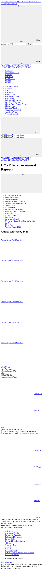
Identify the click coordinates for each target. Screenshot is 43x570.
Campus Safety (10, 545)
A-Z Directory (10, 90)
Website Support (11, 551)
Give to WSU (10, 79)
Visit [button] (11, 377)
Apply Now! (9, 88)
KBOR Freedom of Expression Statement (19, 553)
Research (25, 2)
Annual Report (10, 215)
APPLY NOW (25, 67)
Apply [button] (15, 377)
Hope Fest (8, 225)
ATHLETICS (9, 67)
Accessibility (9, 547)
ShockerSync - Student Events (15, 104)
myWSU (8, 4)
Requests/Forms (10, 213)
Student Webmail (11, 108)
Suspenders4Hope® (12, 219)
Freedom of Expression (13, 535)
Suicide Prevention (11, 199)
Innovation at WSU (15, 2)
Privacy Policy (10, 539)
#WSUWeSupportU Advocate (15, 211)
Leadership (5, 2)
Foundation (9, 217)
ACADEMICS (6, 65)
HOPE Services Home (13, 195)
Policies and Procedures (13, 100)
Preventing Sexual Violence (15, 201)
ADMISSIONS (16, 65)
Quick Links (21, 6)
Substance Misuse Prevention (15, 203)
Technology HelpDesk (13, 110)
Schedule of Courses (12, 102)
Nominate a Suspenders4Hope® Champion (20, 221)
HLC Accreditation (12, 555)
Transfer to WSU (11, 112)
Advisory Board (11, 207)
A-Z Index (9, 531)
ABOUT (17, 67)
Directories (32, 2)
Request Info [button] (5, 377)
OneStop (14, 4)
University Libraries (12, 114)
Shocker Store (10, 106)
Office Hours (9, 98)
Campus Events (10, 94)
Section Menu (21, 175)
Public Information (11, 549)
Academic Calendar (12, 86)
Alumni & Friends (7, 527)
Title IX (8, 543)
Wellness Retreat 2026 (13, 227)
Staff (7, 223)
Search (3, 44)
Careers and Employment (14, 96)
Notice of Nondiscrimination (15, 541)
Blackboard (9, 92)
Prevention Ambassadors (13, 209)
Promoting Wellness (12, 197)
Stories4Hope (10, 205)
